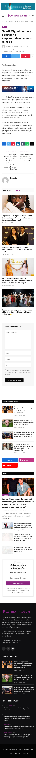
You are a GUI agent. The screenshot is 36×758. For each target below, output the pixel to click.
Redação (10, 46)
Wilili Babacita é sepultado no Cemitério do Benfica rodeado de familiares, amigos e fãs (24, 434)
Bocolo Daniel (8, 732)
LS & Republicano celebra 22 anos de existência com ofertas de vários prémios (19, 727)
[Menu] (3, 16)
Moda (4, 26)
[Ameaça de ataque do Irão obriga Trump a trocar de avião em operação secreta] (7, 525)
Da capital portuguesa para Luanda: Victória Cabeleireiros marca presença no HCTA (17, 249)
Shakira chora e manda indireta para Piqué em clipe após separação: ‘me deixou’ (18, 709)
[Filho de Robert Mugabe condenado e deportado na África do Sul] (7, 550)
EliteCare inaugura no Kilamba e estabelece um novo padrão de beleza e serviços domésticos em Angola (17, 281)
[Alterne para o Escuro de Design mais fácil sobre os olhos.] (30, 16)
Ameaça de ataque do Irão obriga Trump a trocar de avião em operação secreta (23, 525)
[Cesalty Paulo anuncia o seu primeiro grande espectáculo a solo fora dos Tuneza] (7, 423)
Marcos (6, 724)
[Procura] (33, 16)
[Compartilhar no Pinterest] (25, 56)
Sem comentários (9, 51)
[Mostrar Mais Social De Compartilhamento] (32, 56)
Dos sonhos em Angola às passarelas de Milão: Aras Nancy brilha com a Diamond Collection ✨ (17, 312)
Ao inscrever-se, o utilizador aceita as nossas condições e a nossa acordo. (18, 590)
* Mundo (5, 495)
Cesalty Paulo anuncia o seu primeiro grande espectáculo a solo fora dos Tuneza (24, 422)
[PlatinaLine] (17, 16)
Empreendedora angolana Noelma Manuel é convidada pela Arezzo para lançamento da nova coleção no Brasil (17, 218)
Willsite (25, 753)
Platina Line (26, 749)
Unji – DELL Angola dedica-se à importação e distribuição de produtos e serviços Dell (18, 736)
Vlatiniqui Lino (8, 705)
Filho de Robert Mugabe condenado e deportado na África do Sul (23, 549)
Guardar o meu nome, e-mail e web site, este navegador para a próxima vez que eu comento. (18, 372)
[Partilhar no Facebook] (6, 56)
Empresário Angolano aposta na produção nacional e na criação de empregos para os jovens (17, 718)
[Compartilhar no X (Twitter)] (15, 56)
